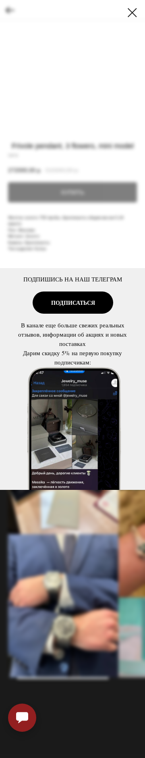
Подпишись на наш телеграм (72, 279)
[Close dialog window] (132, 12)
